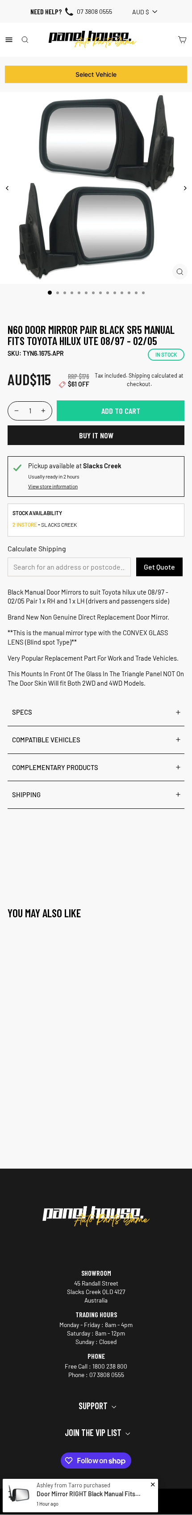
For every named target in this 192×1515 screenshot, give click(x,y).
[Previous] (7, 188)
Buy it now (96, 435)
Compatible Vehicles (46, 740)
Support (94, 1405)
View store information (53, 486)
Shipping (139, 375)
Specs (22, 712)
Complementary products (55, 767)
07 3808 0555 (94, 11)
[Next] (184, 188)
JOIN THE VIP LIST (94, 1432)
